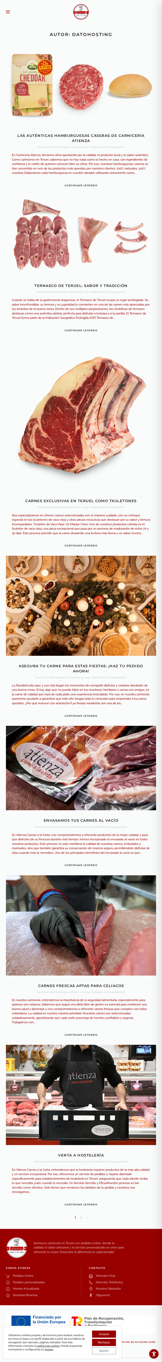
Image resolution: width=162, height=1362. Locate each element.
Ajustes (104, 1350)
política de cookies (48, 1345)
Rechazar (104, 1342)
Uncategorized (115, 147)
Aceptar (104, 1334)
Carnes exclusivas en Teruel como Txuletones (81, 501)
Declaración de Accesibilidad (133, 1342)
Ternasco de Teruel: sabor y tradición (81, 286)
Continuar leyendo (81, 185)
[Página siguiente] (86, 1217)
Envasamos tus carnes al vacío (81, 820)
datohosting (58, 147)
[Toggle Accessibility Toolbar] (154, 1354)
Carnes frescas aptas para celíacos (81, 986)
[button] (8, 12)
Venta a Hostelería (81, 1155)
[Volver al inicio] (81, 12)
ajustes (49, 1349)
